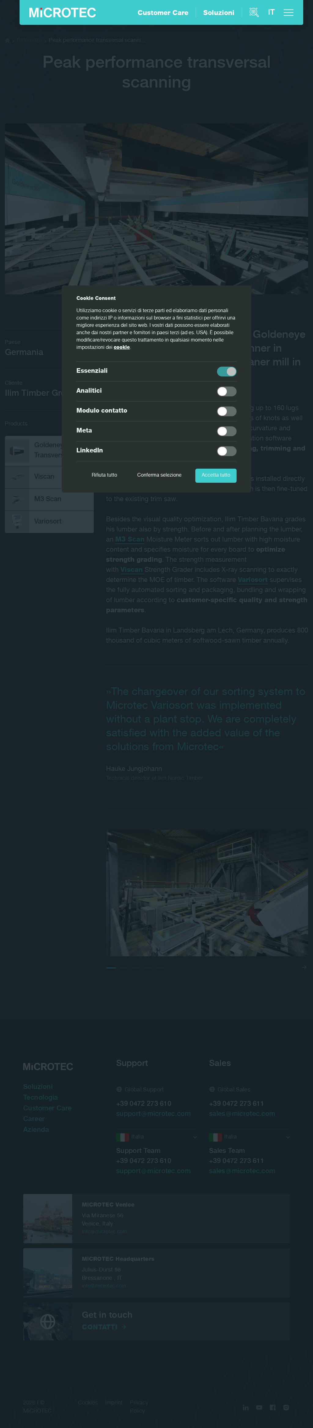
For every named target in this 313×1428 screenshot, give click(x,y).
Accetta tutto (216, 475)
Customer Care (163, 13)
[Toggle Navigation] (288, 12)
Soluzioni (218, 13)
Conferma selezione (159, 475)
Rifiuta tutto (104, 475)
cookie (122, 348)
